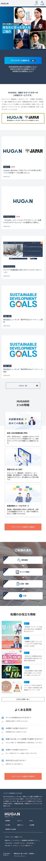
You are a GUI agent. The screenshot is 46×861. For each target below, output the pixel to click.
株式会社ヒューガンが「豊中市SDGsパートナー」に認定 (23, 320)
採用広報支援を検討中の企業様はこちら (22, 67)
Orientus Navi (8, 843)
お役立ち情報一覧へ (23, 699)
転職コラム (20, 825)
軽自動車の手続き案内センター (30, 840)
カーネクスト (16, 840)
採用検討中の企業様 (10, 829)
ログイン (19, 820)
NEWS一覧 (23, 386)
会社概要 (32, 825)
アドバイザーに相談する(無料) (23, 527)
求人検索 (7, 825)
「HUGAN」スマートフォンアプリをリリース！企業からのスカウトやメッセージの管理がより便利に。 (22, 221)
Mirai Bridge (30, 843)
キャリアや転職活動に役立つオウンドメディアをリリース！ (22, 271)
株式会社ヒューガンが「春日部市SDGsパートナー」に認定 (23, 370)
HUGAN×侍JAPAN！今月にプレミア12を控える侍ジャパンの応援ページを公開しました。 (22, 171)
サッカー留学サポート (27, 845)
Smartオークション (19, 843)
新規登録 (7, 820)
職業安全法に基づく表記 (20, 853)
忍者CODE (7, 840)
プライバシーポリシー (20, 856)
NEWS (31, 820)
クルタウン (16, 845)
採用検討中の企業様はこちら (22, 71)
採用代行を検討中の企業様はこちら (22, 69)
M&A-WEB (7, 845)
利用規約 (31, 853)
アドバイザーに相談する (22, 60)
